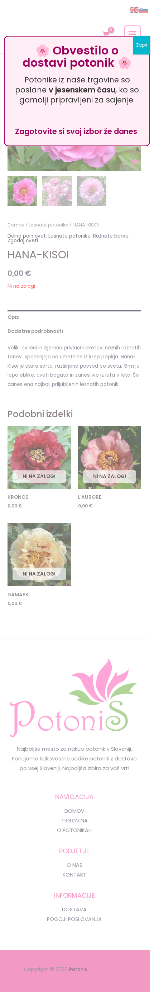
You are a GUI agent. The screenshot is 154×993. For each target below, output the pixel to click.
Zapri (141, 45)
